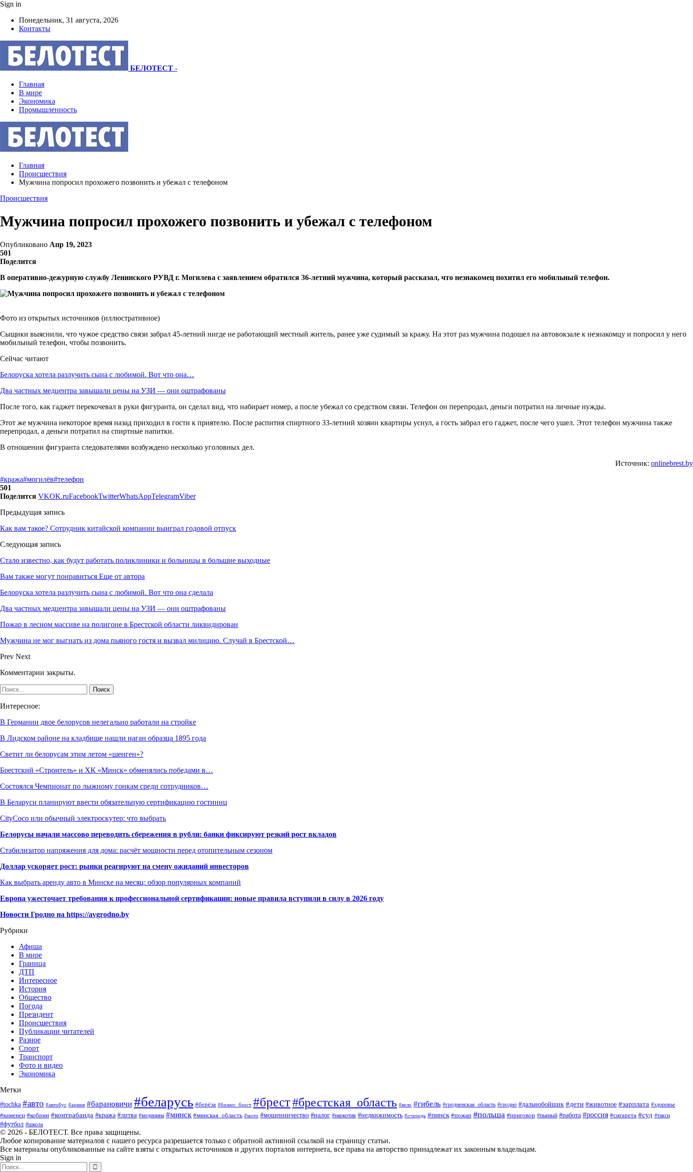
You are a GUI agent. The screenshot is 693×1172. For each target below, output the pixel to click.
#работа (570, 1115)
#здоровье (663, 1105)
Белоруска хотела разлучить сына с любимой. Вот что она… (97, 375)
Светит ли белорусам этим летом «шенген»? (71, 754)
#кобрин (38, 1115)
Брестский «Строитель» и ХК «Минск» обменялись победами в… (106, 770)
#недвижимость (380, 1115)
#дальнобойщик (541, 1104)
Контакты (34, 29)
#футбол (12, 1124)
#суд (645, 1115)
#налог (320, 1115)
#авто (33, 1103)
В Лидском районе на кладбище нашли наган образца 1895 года (103, 738)
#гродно (507, 1104)
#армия (76, 1104)
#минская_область (217, 1115)
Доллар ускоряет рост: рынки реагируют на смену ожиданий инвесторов (124, 866)
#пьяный (547, 1115)
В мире (30, 93)
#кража (11, 479)
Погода (30, 1006)
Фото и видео (41, 1065)
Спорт (29, 1048)
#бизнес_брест (234, 1104)
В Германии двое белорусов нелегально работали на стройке (98, 722)
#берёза (205, 1104)
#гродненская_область (469, 1105)
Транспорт (36, 1057)
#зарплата (634, 1104)
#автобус (56, 1104)
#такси (662, 1116)
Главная (31, 84)
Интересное (38, 980)
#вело (405, 1104)
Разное (30, 1040)
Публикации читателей (56, 1031)
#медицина (151, 1115)
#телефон (69, 479)
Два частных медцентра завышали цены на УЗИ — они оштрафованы (113, 391)
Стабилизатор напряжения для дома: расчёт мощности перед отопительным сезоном (136, 850)
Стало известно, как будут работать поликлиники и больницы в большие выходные (135, 560)
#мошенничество (284, 1115)
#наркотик (344, 1116)
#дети (575, 1104)
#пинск (438, 1115)
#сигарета (623, 1115)
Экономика (37, 101)
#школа (34, 1124)
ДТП (26, 972)
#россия (595, 1115)
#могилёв (38, 479)
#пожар (461, 1115)
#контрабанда (72, 1115)
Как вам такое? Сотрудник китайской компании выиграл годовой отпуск (118, 528)
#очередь (415, 1115)
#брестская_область (344, 1102)
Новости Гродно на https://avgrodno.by (64, 914)
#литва (127, 1115)
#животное (601, 1104)
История (32, 989)
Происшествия (24, 198)
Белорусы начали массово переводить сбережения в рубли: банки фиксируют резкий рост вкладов (168, 834)
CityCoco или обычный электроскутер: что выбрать (83, 818)
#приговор (521, 1115)
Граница (32, 963)
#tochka (10, 1104)
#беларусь (163, 1101)
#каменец (12, 1115)
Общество (35, 997)
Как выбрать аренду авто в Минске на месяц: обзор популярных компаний (120, 882)
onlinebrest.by (672, 463)
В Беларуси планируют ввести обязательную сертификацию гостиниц (113, 802)
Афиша (30, 946)
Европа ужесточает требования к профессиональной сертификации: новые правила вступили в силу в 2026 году (192, 898)
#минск (178, 1114)
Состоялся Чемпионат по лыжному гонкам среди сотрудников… (104, 786)
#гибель (427, 1103)
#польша (489, 1114)
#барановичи (109, 1103)
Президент (36, 1014)
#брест (271, 1102)
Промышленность (48, 110)
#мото (251, 1115)
